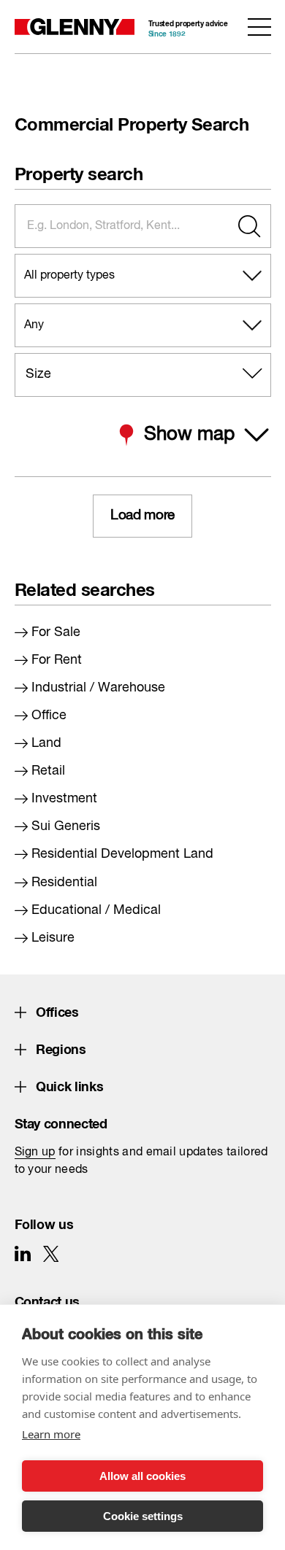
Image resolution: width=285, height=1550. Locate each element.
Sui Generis (65, 826)
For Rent (56, 660)
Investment (64, 798)
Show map (189, 434)
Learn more (51, 1434)
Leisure (53, 938)
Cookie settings (143, 1516)
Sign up (35, 1152)
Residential (64, 882)
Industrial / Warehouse (98, 687)
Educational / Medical (96, 910)
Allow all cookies (142, 1476)
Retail (48, 771)
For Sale (55, 632)
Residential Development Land (122, 854)
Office (48, 715)
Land (46, 743)
